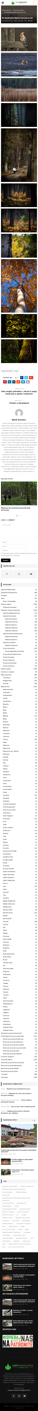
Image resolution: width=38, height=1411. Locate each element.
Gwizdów (6, 795)
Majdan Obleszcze (9, 904)
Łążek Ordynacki (8, 877)
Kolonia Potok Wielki (9, 851)
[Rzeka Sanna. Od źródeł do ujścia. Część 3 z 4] (6, 1172)
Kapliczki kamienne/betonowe (13, 633)
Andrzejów (6, 692)
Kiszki (5, 839)
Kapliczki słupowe (11, 639)
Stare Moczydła (8, 968)
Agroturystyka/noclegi (8, 589)
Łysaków (6, 898)
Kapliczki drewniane (9, 616)
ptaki (16, 371)
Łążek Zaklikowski (9, 880)
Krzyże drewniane (9, 648)
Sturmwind (27, 1232)
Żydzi (3, 1247)
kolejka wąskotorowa (9, 1209)
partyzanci (15, 1220)
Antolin (5, 698)
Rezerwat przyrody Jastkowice (13, 1042)
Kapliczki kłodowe (11, 625)
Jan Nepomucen (6, 1206)
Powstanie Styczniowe (23, 1223)
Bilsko (5, 719)
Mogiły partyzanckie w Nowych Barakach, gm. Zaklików (15, 1112)
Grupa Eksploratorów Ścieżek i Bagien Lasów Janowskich (16, 1199)
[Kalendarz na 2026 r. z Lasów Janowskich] (7, 1312)
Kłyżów (5, 842)
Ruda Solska (7, 957)
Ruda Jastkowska (8, 954)
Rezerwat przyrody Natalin (10, 1068)
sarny (27, 1229)
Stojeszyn (6, 971)
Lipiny (5, 889)
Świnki (5, 977)
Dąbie (5, 742)
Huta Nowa (6, 813)
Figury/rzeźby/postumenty (11, 613)
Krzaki (5, 863)
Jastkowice (6, 830)
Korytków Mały (8, 860)
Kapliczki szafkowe (11, 631)
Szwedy (5, 992)
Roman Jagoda (13, 1226)
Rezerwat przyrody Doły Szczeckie (12, 1062)
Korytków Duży (8, 857)
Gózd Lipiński (7, 789)
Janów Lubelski (8, 827)
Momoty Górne (8, 913)
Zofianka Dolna (8, 1027)
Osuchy (5, 924)
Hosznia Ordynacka (9, 804)
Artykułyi (4, 595)
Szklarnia (6, 989)
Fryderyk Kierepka (21, 1192)
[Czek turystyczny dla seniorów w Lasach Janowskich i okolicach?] (19, 1136)
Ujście (5, 998)
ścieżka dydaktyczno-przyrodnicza (20, 1244)
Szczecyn (6, 980)
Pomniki (5, 683)
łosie (3, 1244)
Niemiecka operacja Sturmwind (11, 1033)
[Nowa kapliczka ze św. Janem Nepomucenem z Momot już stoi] (7, 1323)
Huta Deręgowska (9, 807)
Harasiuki (6, 798)
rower (22, 1226)
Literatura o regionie (7, 672)
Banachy (6, 704)
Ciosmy (5, 739)
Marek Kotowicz (8, 21)
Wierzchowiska (8, 1001)
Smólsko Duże (7, 963)
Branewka (6, 725)
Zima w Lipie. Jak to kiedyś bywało (23, 1106)
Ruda (4, 951)
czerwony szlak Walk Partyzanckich (13, 1189)
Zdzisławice (7, 1024)
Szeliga (5, 983)
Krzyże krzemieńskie (10, 663)
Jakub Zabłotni (21, 1203)
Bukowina (6, 730)
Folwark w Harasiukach (19, 403)
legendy (24, 1215)
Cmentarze (6, 678)
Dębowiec (6, 754)
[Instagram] (19, 1396)
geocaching (6, 1195)
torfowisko (6, 1235)
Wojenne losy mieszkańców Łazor (18, 1089)
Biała (4, 710)
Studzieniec (7, 974)
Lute (4, 895)
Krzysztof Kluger (23, 1212)
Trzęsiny (6, 995)
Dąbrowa (6, 745)
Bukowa (5, 727)
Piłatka (5, 933)
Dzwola (5, 760)
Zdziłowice (6, 1021)
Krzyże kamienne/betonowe (12, 654)
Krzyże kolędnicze (9, 660)
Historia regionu (6, 604)
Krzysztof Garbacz (8, 1212)
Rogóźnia (6, 948)
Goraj (4, 783)
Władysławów (8, 1004)
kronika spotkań (25, 1209)
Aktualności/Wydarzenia (9, 592)
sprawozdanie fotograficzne (11, 1232)
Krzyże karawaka (8, 657)
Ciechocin (6, 736)
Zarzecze (6, 1015)
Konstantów (7, 854)
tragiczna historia (19, 1235)
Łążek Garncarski (8, 874)
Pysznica (6, 942)
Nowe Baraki (7, 918)
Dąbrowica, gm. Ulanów (11, 751)
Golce (5, 777)
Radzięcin (6, 945)
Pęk (4, 927)
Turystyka (4, 1074)
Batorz (5, 707)
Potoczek (6, 936)
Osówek (5, 921)
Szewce (5, 986)
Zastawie (6, 1018)
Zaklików (6, 1012)
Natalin (5, 916)
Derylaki (5, 757)
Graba (5, 792)
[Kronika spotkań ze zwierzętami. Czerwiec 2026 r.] (6, 1162)
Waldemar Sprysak (21, 1238)
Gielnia (5, 769)
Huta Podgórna (8, 816)
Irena (4, 822)
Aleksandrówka (8, 689)
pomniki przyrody (7, 1223)
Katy (4, 836)
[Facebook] (13, 1396)
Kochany (6, 845)
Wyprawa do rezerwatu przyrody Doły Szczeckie (15, 509)
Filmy (2, 598)
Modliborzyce (7, 907)
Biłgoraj (5, 716)
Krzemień (6, 866)
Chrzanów (6, 733)
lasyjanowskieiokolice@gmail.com (19, 1390)
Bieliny (5, 713)
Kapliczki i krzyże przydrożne (10, 610)
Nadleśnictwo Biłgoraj (23, 1217)
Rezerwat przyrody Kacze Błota (13, 1045)
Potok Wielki (7, 939)
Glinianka (6, 772)
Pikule (5, 930)
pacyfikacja (5, 1220)
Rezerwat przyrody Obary (9, 1071)
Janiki (4, 824)
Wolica (5, 1007)
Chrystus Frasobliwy (27, 1186)
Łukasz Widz (26, 1241)
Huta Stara (6, 819)
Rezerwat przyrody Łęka (11, 1051)
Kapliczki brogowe (11, 619)
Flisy (4, 763)
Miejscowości (5, 686)
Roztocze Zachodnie (8, 1229)
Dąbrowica (6, 748)
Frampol (5, 766)
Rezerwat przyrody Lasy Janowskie (14, 1048)
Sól (4, 965)
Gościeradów (7, 786)
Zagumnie (6, 1010)
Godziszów (6, 775)
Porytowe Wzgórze (7, 1057)
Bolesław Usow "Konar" (9, 1186)
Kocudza (6, 848)
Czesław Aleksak (7, 1192)
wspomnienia (6, 1241)
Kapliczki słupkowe (11, 628)
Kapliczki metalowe (9, 642)
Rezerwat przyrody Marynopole (11, 1065)
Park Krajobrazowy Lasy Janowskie (12, 1036)
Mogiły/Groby (7, 680)
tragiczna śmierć (7, 1238)
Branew (5, 722)
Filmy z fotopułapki (9, 601)
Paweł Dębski (26, 1220)
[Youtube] (24, 1396)
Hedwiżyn (6, 801)
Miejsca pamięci (6, 675)
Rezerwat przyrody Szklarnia (12, 1054)
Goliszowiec (7, 780)
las (17, 1215)
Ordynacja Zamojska (9, 607)
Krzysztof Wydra (7, 1215)
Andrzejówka (7, 695)
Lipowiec (6, 892)
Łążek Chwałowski (9, 871)
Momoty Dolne (7, 910)
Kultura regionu (6, 669)
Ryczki (5, 960)
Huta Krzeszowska (9, 810)
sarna (20, 1229)
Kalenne (5, 833)
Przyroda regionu (7, 15)
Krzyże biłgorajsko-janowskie (14, 651)
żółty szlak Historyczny (16, 1247)
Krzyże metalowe (8, 666)
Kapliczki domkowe (11, 622)
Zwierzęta (14, 15)
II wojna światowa (8, 1203)
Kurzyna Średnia (8, 869)
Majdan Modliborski (9, 901)
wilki (31, 1238)
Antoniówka (7, 701)
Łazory (5, 883)
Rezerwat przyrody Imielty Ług (13, 1039)
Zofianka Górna (8, 1030)
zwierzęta (16, 1241)
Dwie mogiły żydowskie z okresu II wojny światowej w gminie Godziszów (19, 392)
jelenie (17, 1206)
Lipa (4, 886)
